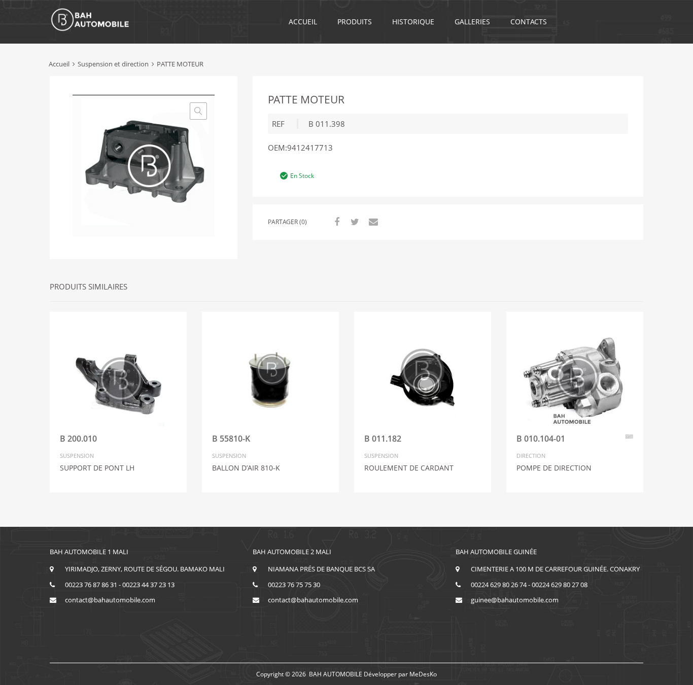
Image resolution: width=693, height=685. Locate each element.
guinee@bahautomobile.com (515, 599)
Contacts (528, 21)
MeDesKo (423, 674)
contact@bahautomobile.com (110, 599)
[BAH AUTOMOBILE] (90, 29)
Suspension (77, 455)
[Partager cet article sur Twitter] (353, 221)
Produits (354, 21)
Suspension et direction (113, 63)
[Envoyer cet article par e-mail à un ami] (371, 221)
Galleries (472, 21)
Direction (530, 455)
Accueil (303, 21)
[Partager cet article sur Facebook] (335, 221)
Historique (413, 21)
